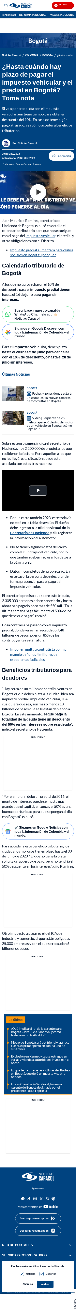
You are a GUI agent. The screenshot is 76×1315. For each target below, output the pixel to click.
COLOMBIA (31, 55)
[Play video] (38, 192)
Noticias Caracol (11, 55)
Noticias (30, 1273)
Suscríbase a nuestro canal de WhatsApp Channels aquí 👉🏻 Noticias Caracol (37, 314)
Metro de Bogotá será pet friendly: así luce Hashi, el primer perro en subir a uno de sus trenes (40, 1045)
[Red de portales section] (70, 1245)
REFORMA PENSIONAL (32, 14)
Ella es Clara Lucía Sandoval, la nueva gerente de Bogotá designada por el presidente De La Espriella (36, 1087)
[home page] (38, 1177)
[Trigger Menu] (5, 5)
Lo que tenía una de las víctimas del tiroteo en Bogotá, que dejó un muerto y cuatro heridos (40, 1073)
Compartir (61, 156)
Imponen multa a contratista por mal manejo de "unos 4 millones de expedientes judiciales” (38, 654)
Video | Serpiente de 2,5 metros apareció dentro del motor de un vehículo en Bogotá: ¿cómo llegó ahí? (50, 423)
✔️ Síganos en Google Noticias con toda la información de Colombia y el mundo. (41, 831)
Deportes (51, 1273)
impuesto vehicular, (41, 235)
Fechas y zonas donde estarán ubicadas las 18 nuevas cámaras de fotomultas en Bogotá (50, 397)
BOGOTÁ (47, 55)
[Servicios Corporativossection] (70, 1255)
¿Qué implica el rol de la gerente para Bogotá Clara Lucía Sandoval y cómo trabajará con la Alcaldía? (36, 1031)
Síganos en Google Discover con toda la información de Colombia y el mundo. (41, 332)
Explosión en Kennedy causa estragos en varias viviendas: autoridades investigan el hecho (40, 1059)
